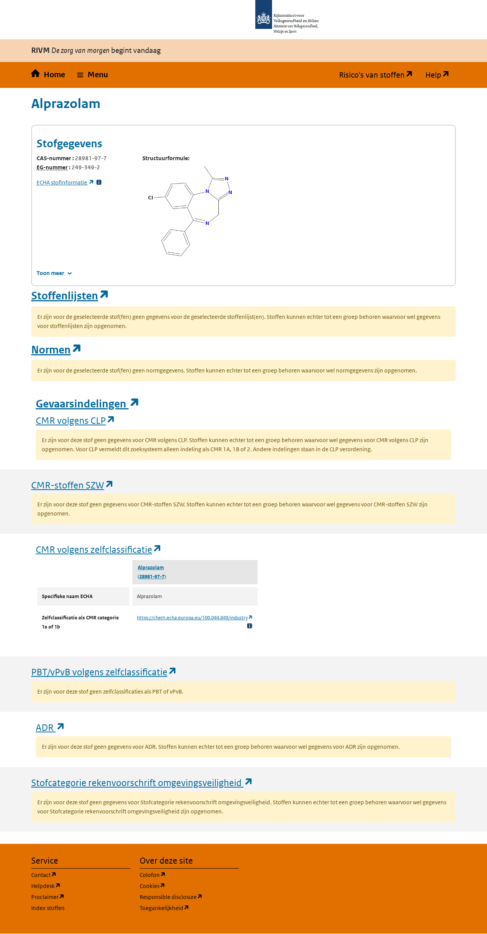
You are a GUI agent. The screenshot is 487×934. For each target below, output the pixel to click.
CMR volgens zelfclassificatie (99, 549)
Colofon (189, 874)
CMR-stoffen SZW (72, 484)
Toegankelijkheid (189, 908)
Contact (80, 874)
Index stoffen (48, 908)
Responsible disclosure (189, 897)
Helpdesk (81, 885)
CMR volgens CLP (76, 420)
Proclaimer (81, 897)
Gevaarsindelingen (88, 404)
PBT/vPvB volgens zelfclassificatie (104, 671)
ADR (50, 727)
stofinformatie (65, 182)
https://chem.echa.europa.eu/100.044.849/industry (195, 617)
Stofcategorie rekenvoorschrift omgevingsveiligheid (142, 782)
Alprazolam (151, 567)
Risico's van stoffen (379, 75)
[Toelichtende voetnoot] (249, 625)
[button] (92, 75)
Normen (56, 349)
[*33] (98, 182)
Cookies (189, 885)
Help (440, 75)
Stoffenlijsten (70, 295)
